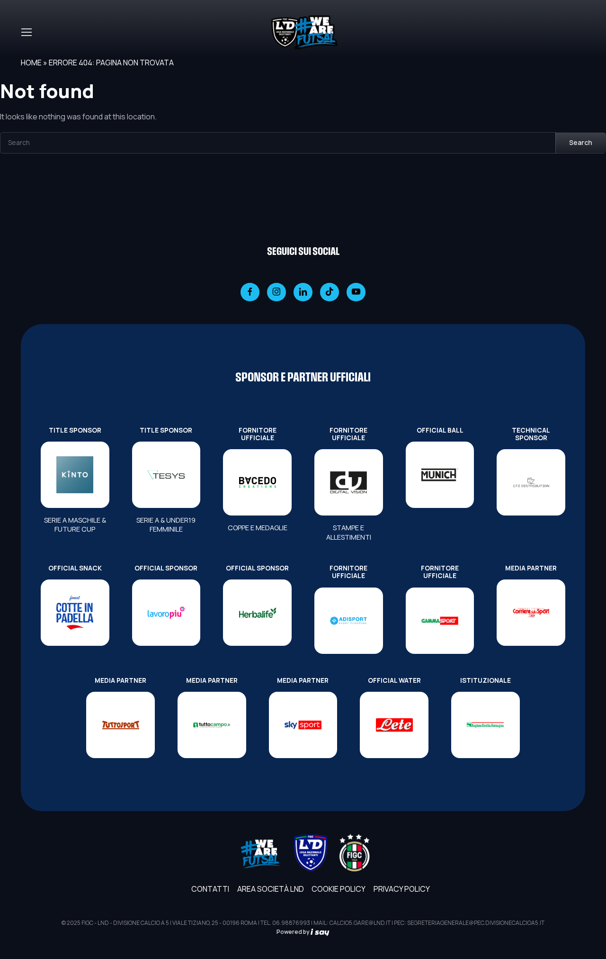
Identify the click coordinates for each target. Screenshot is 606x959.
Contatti (210, 889)
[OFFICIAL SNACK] (75, 612)
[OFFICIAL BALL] (440, 475)
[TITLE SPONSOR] (75, 475)
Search (580, 142)
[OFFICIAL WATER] (394, 725)
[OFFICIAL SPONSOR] (166, 612)
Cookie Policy (338, 889)
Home (31, 62)
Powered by (293, 932)
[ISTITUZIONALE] (485, 725)
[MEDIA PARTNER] (531, 612)
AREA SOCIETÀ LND (270, 889)
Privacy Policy (402, 889)
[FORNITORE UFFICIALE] (257, 482)
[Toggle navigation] (26, 32)
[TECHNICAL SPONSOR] (531, 482)
